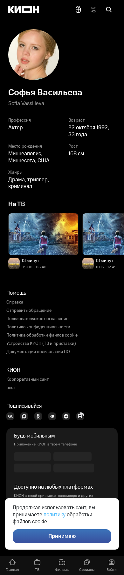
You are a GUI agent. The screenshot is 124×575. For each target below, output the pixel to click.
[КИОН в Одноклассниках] (40, 416)
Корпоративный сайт (27, 379)
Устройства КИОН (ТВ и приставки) (41, 343)
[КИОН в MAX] (26, 416)
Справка (14, 302)
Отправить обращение (29, 310)
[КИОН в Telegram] (54, 416)
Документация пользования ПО (38, 352)
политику (54, 514)
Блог (11, 388)
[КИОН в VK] (12, 416)
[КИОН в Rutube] (82, 416)
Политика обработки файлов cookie (42, 335)
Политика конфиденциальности (38, 327)
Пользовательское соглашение (37, 319)
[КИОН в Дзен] (68, 416)
